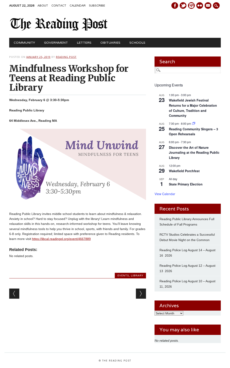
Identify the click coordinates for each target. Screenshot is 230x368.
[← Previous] (14, 294)
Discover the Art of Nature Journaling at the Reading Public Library (194, 152)
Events (123, 275)
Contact (58, 5)
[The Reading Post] (58, 30)
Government (56, 43)
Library (137, 275)
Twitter (183, 5)
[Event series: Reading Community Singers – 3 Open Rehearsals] (193, 123)
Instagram (191, 5)
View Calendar (165, 194)
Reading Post (66, 57)
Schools (137, 43)
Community (24, 43)
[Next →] (141, 294)
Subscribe (97, 5)
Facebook (174, 5)
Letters (84, 43)
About (43, 5)
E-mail (208, 6)
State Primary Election (186, 184)
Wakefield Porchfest (184, 171)
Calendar (78, 5)
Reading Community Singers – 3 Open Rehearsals (193, 131)
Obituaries (110, 43)
